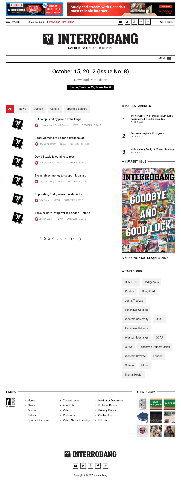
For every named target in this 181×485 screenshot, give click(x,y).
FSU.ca (101, 420)
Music (145, 365)
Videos (66, 410)
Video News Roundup (75, 420)
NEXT (72, 238)
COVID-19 (131, 282)
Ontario (129, 365)
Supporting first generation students (58, 194)
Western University (136, 319)
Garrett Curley (61, 125)
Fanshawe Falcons (136, 328)
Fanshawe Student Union (154, 347)
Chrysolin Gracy (46, 181)
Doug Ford (148, 291)
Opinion (38, 108)
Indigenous (152, 282)
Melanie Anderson (47, 144)
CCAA (128, 347)
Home (74, 87)
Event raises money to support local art (60, 175)
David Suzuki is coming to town (55, 156)
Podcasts (68, 415)
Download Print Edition (61, 21)
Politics (130, 291)
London (157, 356)
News (22, 108)
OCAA (159, 337)
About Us (67, 405)
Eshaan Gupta (45, 218)
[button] (165, 58)
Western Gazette (135, 356)
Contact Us (104, 415)
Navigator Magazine (109, 400)
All (9, 108)
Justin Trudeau (134, 300)
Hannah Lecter (46, 162)
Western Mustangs (136, 337)
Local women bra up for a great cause (59, 138)
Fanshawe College (136, 309)
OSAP (159, 319)
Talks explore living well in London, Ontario (62, 213)
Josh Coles (44, 125)
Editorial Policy (106, 405)
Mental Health (133, 374)
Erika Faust (44, 200)
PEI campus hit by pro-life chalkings (58, 119)
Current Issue (70, 400)
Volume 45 (87, 87)
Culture (54, 108)
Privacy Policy (106, 410)
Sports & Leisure (76, 108)
